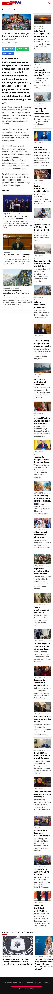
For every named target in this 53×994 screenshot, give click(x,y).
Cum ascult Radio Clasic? (13, 983)
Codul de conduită (33, 983)
